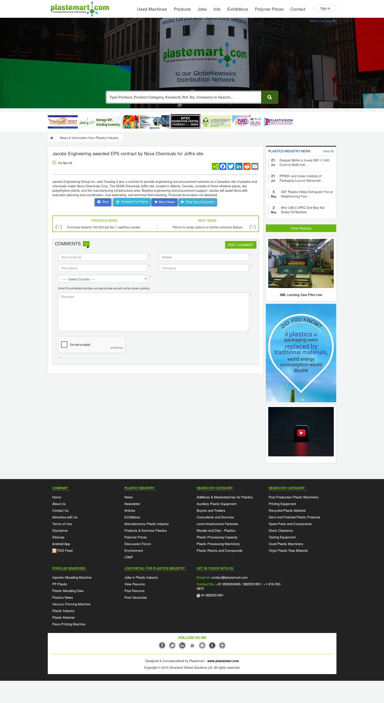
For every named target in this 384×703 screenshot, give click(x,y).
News (128, 497)
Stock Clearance (281, 530)
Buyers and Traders (211, 510)
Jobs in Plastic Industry (141, 577)
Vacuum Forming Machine (71, 604)
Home (56, 497)
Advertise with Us (65, 517)
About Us (59, 503)
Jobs (202, 9)
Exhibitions (237, 9)
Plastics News (62, 597)
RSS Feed (64, 550)
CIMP (128, 557)
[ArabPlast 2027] (155, 122)
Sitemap (58, 537)
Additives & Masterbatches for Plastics (225, 497)
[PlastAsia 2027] (63, 122)
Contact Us (60, 510)
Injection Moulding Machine (72, 577)
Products (182, 9)
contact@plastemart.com (229, 577)
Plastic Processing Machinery (218, 543)
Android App (61, 543)
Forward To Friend (134, 201)
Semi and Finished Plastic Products (294, 517)
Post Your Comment (199, 201)
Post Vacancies (135, 597)
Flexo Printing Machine (68, 624)
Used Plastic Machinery (286, 543)
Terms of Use (62, 523)
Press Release (301, 228)
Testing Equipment (282, 537)
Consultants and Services (215, 517)
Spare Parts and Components (290, 523)
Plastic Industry (63, 610)
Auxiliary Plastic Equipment (216, 503)
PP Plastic (59, 584)
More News (166, 201)
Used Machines (152, 9)
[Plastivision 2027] (278, 122)
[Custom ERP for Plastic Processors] (109, 122)
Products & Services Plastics (145, 530)
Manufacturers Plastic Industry (146, 523)
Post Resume (134, 590)
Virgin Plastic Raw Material (288, 550)
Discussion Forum (137, 543)
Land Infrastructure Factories (217, 523)
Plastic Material (63, 617)
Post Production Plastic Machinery (294, 497)
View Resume (134, 584)
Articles (129, 510)
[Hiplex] (185, 121)
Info (217, 9)
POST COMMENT (241, 245)
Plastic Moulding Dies (68, 590)
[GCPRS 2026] (216, 122)
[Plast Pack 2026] (247, 122)
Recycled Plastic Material (287, 510)
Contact (297, 9)
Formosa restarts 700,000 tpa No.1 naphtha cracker (103, 227)
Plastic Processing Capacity (217, 537)
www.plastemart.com (223, 661)
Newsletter (132, 503)
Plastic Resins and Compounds (219, 550)
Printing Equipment (282, 503)
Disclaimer (60, 530)
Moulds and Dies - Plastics (216, 530)
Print (104, 201)
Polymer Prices (269, 9)
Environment (133, 550)
